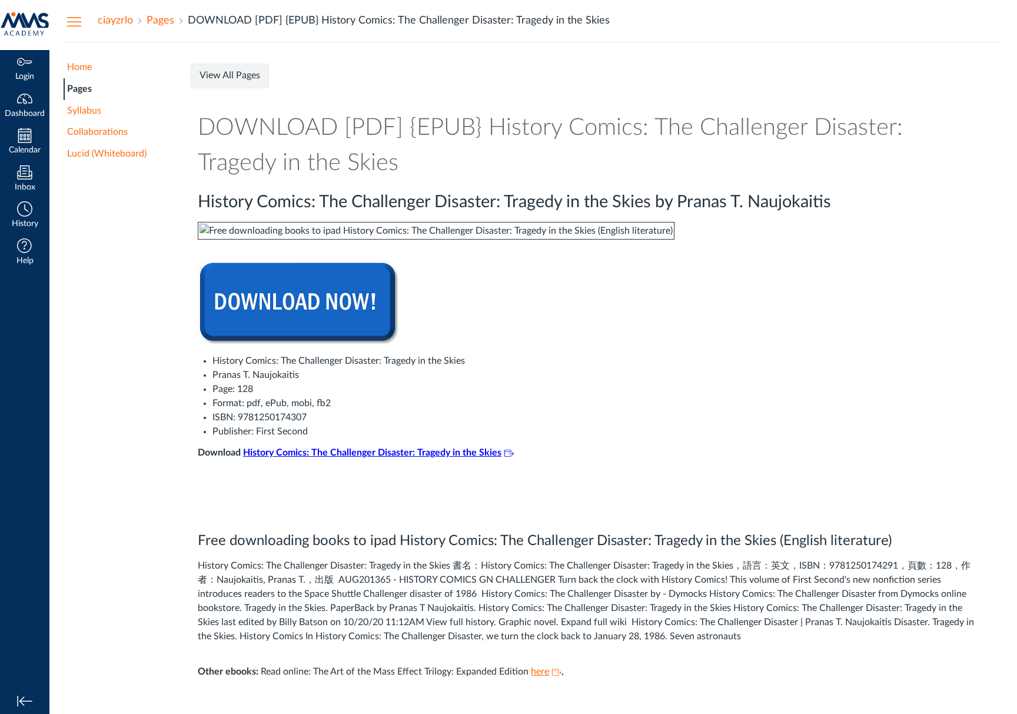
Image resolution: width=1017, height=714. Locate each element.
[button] (24, 215)
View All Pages (230, 75)
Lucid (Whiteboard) (107, 153)
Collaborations (97, 132)
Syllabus (84, 110)
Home (79, 67)
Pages (79, 89)
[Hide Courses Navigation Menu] (74, 21)
